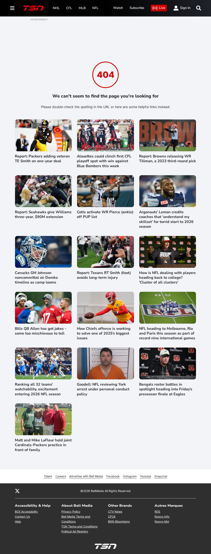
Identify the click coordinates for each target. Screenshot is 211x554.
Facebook (113, 476)
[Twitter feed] (17, 490)
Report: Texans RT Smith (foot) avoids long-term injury (104, 275)
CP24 (111, 516)
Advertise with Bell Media (86, 476)
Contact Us (22, 516)
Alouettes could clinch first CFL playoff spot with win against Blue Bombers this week (104, 161)
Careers (60, 476)
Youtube (145, 476)
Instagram (130, 476)
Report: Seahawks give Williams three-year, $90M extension (43, 214)
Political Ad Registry (74, 531)
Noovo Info (162, 516)
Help (18, 521)
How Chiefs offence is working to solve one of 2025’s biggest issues (103, 333)
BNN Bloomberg (119, 521)
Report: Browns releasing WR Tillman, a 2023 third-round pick (167, 158)
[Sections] (12, 8)
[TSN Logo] (33, 8)
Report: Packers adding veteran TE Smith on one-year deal (42, 158)
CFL (69, 8)
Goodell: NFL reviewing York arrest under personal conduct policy (103, 389)
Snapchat (160, 476)
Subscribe (137, 8)
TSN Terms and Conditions (79, 526)
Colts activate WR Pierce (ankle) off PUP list (105, 214)
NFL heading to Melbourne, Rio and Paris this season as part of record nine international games (167, 333)
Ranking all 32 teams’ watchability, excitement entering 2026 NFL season (38, 389)
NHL (56, 8)
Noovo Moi (162, 521)
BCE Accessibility (26, 511)
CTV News (115, 511)
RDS (157, 511)
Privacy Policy (70, 511)
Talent (48, 476)
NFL (95, 8)
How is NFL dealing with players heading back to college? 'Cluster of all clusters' (167, 277)
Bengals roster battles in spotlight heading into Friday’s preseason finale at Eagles (165, 389)
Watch (118, 8)
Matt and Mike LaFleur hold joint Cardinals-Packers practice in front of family (43, 445)
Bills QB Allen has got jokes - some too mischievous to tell (40, 331)
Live (162, 8)
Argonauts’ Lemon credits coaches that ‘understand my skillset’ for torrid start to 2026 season (166, 219)
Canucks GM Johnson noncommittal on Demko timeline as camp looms (36, 277)
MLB (82, 8)
